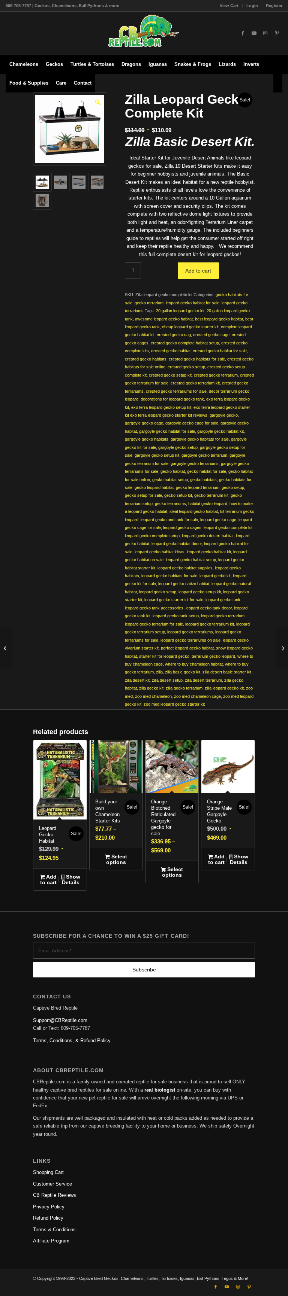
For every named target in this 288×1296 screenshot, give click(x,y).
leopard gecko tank (223, 599)
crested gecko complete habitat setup (185, 343)
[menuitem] (229, 5)
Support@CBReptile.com (60, 1020)
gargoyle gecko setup (178, 447)
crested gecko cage (211, 334)
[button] (97, 101)
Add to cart (198, 271)
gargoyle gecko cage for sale (191, 423)
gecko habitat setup (170, 479)
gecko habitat (172, 471)
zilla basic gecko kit (182, 672)
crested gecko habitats (145, 359)
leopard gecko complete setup (152, 535)
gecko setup (233, 487)
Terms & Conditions (54, 1229)
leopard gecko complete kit (228, 527)
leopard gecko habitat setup (191, 559)
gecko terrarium (149, 303)
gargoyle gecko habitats (146, 439)
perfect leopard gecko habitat (187, 648)
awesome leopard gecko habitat (164, 319)
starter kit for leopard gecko (164, 656)
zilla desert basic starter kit (226, 672)
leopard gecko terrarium (222, 616)
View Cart (229, 5)
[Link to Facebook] (243, 33)
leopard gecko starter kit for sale (173, 599)
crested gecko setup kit (170, 375)
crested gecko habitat (170, 351)
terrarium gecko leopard (213, 656)
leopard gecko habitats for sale (169, 576)
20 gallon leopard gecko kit (180, 310)
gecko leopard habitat (154, 487)
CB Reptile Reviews (54, 1195)
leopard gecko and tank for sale (169, 519)
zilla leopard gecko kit (224, 688)
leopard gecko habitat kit (209, 552)
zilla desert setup (167, 680)
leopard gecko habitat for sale (192, 303)
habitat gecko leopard (207, 503)
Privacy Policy (48, 1207)
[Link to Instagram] (265, 33)
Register (274, 5)
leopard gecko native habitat (183, 583)
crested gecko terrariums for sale (176, 391)
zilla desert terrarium (203, 680)
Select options (116, 859)
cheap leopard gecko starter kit (190, 327)
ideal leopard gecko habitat (194, 511)
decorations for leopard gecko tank (172, 399)
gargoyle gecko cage (144, 423)
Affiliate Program (51, 1241)
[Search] (277, 83)
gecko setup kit (178, 495)
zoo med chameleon (153, 696)
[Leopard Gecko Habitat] (6, 648)
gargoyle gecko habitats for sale (200, 439)
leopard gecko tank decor (209, 608)
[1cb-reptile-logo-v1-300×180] (144, 33)
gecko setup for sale (143, 495)
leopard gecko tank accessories (154, 608)
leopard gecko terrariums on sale (190, 640)
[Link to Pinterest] (276, 33)
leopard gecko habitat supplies (185, 568)
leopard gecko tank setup (176, 616)
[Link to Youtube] (254, 33)
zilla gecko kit (151, 688)
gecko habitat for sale (206, 471)
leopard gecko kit (215, 576)
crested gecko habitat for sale (220, 351)
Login (252, 5)
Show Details (71, 879)
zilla (159, 672)
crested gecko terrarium (216, 375)
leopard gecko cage (218, 519)
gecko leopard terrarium (197, 487)
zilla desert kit (137, 680)
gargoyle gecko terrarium (204, 455)
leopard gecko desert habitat (208, 535)
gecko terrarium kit (211, 495)
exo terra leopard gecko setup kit (161, 407)
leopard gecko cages (182, 527)
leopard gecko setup (157, 592)
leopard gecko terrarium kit (209, 624)
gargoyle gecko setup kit (157, 455)
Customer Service (52, 1184)
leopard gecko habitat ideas (159, 552)
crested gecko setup (186, 367)
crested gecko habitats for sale (197, 359)
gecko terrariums (170, 503)
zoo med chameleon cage (197, 696)
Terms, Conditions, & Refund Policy (72, 1040)
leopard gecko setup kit (199, 592)
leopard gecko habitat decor (177, 543)
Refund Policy (48, 1218)
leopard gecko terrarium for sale (154, 624)
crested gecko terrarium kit (195, 383)
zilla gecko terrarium (184, 688)
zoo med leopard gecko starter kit (174, 704)
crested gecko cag (174, 334)
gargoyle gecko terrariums (195, 463)
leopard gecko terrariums (190, 632)
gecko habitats (203, 479)
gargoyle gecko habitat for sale (167, 431)
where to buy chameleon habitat (194, 664)
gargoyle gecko (224, 415)
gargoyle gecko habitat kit (220, 431)
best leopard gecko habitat (219, 319)
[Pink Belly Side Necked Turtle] (282, 648)
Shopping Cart (48, 1172)
